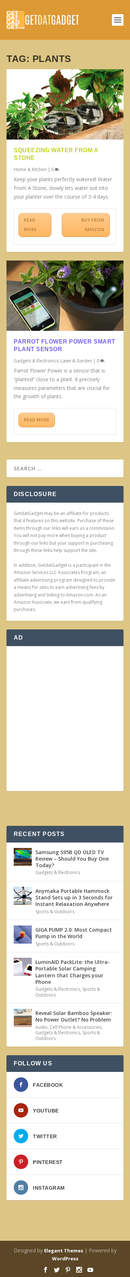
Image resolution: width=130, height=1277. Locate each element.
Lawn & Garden (76, 361)
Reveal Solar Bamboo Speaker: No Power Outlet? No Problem (73, 1016)
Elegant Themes (63, 1250)
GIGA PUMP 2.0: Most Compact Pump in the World (73, 933)
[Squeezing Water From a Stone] (65, 104)
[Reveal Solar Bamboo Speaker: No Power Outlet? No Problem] (23, 1018)
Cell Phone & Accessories (75, 1027)
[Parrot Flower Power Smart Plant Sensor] (65, 296)
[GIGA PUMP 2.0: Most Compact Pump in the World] (23, 934)
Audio (41, 1027)
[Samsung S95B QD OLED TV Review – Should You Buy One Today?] (23, 857)
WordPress (65, 1258)
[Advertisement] (65, 718)
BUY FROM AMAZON (92, 225)
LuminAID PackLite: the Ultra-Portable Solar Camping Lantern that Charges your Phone (72, 971)
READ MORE (30, 225)
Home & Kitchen (30, 169)
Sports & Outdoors (54, 911)
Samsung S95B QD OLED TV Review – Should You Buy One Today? (72, 859)
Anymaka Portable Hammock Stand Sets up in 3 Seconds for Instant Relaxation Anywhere (74, 897)
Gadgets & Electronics (36, 361)
